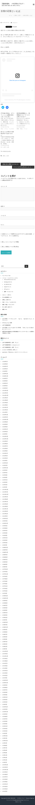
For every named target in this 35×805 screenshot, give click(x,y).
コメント (4, 186)
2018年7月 (4, 559)
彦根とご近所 (17, 15)
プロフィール (18, 801)
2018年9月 (4, 554)
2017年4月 (4, 586)
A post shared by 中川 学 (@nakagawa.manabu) (17, 99)
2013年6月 (4, 692)
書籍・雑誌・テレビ (7, 304)
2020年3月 (5, 511)
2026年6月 (5, 364)
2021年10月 (5, 467)
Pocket (14, 27)
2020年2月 (5, 513)
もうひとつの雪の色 (7, 349)
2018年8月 (4, 557)
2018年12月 (5, 547)
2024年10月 (5, 395)
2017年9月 (4, 576)
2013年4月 (4, 697)
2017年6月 (4, 581)
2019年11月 (4, 521)
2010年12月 (5, 764)
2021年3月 (4, 482)
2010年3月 (4, 786)
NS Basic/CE (7, 282)
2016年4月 (4, 612)
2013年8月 (4, 687)
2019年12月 (5, 518)
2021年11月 (4, 465)
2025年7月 (4, 378)
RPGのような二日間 (7, 322)
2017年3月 (4, 588)
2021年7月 (4, 472)
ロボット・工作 (6, 295)
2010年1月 (4, 791)
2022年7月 (5, 446)
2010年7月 (4, 776)
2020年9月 (5, 496)
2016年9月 (4, 600)
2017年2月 (4, 591)
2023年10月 (5, 419)
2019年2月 (4, 542)
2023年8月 (5, 422)
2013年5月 (4, 694)
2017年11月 (4, 571)
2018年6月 (4, 562)
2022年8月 (5, 443)
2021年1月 (4, 487)
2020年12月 (5, 489)
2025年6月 (4, 381)
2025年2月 (4, 388)
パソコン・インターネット (8, 278)
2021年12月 (5, 463)
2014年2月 (4, 675)
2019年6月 (4, 533)
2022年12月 (5, 436)
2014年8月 (4, 661)
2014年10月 (5, 656)
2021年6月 (4, 475)
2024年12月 (5, 390)
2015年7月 (4, 634)
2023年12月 (5, 414)
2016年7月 (4, 605)
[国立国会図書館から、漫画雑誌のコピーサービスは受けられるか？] (25, 121)
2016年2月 (4, 617)
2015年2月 (4, 646)
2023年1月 (4, 434)
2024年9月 (5, 397)
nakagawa (14, 22)
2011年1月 (4, 762)
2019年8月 (4, 528)
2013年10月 (5, 682)
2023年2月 (5, 431)
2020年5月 (5, 506)
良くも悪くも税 (6, 307)
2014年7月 (4, 663)
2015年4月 (4, 641)
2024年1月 (4, 412)
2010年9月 (4, 772)
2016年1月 (4, 620)
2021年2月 (4, 484)
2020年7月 (5, 501)
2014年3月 (4, 673)
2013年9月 (4, 685)
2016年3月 (4, 615)
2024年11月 (5, 393)
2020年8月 (5, 499)
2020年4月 (5, 508)
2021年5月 (4, 477)
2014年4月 (4, 670)
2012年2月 (4, 731)
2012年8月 (4, 716)
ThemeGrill (9, 800)
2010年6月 (4, 779)
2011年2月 (4, 760)
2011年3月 (4, 757)
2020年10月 (5, 494)
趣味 (3, 309)
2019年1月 (4, 545)
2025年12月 (5, 373)
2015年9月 (4, 629)
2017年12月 (5, 569)
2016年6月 (4, 607)
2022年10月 (5, 438)
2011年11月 (4, 738)
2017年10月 (5, 574)
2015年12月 (5, 622)
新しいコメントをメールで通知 (10, 242)
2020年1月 (4, 516)
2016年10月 (5, 598)
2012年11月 (4, 709)
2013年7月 (4, 690)
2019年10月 (5, 523)
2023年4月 (5, 429)
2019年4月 (4, 537)
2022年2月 (5, 458)
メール (3, 215)
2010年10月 (5, 769)
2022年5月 (4, 451)
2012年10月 (5, 711)
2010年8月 (5, 774)
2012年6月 (4, 721)
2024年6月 (5, 402)
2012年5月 (4, 723)
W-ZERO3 (6, 284)
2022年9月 (5, 441)
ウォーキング (5, 275)
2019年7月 (4, 530)
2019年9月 (4, 525)
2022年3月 (5, 455)
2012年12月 (5, 706)
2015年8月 (4, 632)
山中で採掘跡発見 (6, 325)
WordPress (26, 800)
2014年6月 (4, 665)
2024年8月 (5, 400)
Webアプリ (7, 286)
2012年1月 (4, 733)
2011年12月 (4, 735)
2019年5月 (4, 535)
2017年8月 (4, 578)
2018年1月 (4, 566)
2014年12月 (5, 651)
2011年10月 (5, 740)
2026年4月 (5, 366)
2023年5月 (4, 426)
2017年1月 (4, 593)
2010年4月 (5, 784)
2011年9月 (4, 743)
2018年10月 (5, 552)
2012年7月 (4, 719)
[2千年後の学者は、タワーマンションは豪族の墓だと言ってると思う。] (9, 121)
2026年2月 (5, 368)
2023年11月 (5, 417)
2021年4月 (4, 479)
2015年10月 (5, 627)
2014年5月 (4, 668)
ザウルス (6, 289)
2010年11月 (5, 767)
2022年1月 (4, 460)
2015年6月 (4, 636)
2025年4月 (5, 383)
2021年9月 (4, 470)
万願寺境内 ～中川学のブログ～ (13, 4)
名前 (3, 206)
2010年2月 (4, 789)
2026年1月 (4, 371)
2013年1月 (4, 704)
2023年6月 (5, 424)
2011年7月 (4, 748)
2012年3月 (4, 728)
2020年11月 (5, 492)
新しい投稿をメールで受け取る (10, 246)
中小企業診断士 (6, 297)
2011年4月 (4, 755)
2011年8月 (4, 745)
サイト (2, 225)
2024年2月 (5, 409)
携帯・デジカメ (7, 291)
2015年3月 (4, 644)
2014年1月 (4, 677)
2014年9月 (4, 658)
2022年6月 (5, 448)
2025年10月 (5, 376)
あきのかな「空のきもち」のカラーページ (12, 352)
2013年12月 (5, 680)
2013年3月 (4, 699)
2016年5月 (4, 610)
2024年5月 (5, 405)
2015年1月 (4, 649)
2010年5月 (4, 781)
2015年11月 (4, 624)
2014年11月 (4, 653)
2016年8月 (4, 603)
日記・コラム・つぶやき (8, 302)
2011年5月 (4, 752)
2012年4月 (4, 726)
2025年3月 (4, 385)
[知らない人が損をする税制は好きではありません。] (9, 139)
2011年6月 (4, 750)
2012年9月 (4, 714)
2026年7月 (5, 361)
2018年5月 (4, 564)
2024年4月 (5, 407)
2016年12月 (5, 595)
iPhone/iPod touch (9, 279)
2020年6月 (5, 504)
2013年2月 (4, 702)
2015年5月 (4, 639)
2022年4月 (5, 453)
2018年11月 (4, 550)
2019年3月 (4, 540)
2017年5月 (4, 583)
